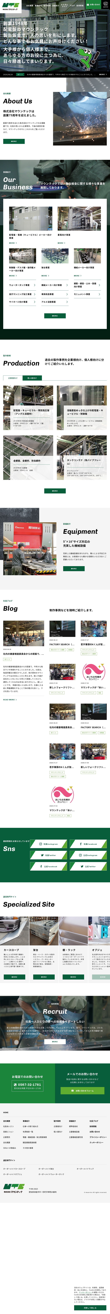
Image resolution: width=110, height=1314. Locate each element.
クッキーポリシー (85, 1292)
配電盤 (70, 650)
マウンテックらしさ (88, 650)
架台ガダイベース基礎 (57, 650)
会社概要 (6, 1121)
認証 (100, 693)
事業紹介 (26, 1121)
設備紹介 (72, 1121)
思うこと (7, 659)
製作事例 (57, 1121)
